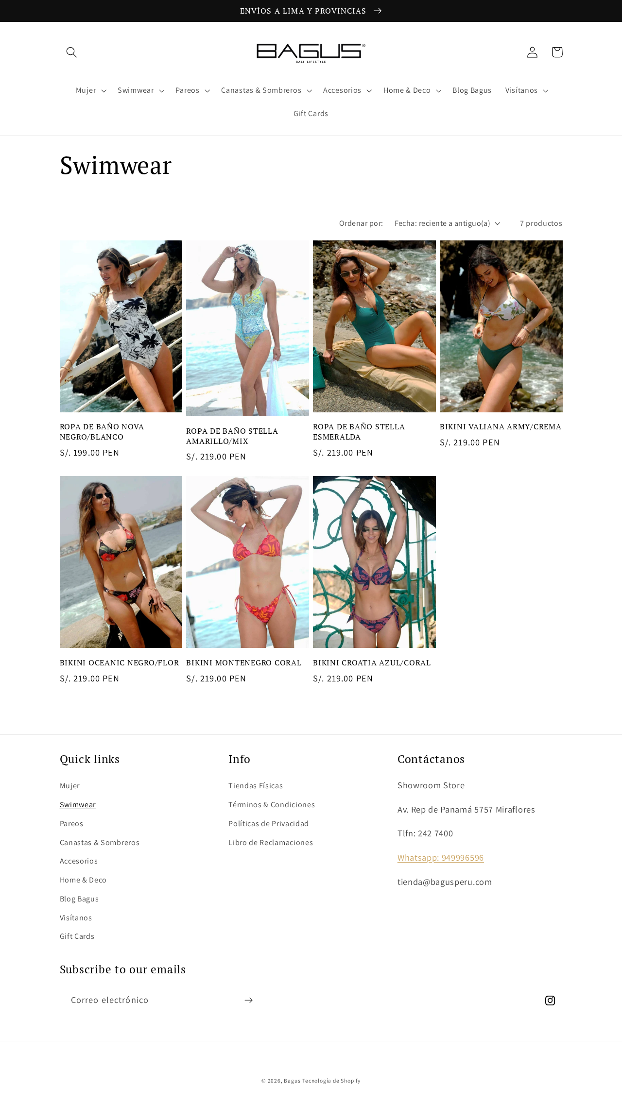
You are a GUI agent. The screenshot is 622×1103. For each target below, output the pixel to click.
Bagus (292, 1080)
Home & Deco (83, 880)
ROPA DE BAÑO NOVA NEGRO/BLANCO (102, 431)
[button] (72, 52)
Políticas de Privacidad (268, 823)
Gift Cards (77, 936)
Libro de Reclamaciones (270, 842)
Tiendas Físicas (255, 786)
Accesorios (79, 861)
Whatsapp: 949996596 (440, 857)
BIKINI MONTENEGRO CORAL (243, 663)
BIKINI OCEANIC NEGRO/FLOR (119, 663)
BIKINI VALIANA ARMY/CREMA (501, 427)
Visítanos (76, 918)
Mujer (70, 786)
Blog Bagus (79, 899)
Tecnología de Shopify (331, 1080)
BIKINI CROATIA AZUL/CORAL (372, 663)
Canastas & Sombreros (100, 842)
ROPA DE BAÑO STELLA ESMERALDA (359, 431)
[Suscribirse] (248, 1000)
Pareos (72, 823)
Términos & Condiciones (271, 804)
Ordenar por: (361, 223)
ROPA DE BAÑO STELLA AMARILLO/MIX (232, 436)
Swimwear (78, 804)
